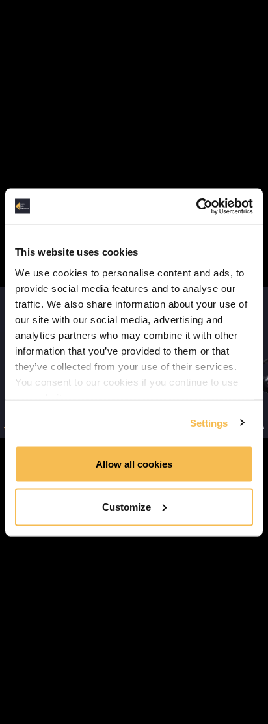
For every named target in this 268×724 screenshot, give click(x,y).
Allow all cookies (134, 464)
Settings (209, 422)
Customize (126, 506)
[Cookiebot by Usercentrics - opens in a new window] (196, 206)
